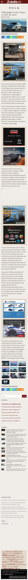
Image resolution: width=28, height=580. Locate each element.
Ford (6, 559)
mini (19, 561)
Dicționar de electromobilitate (11, 421)
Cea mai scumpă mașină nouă (10, 412)
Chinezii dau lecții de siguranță (11, 409)
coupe (17, 555)
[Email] (17, 37)
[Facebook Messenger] (14, 37)
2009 (3, 552)
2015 (7, 553)
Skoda (23, 564)
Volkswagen (8, 568)
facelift (21, 557)
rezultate (11, 564)
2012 (15, 551)
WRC (19, 568)
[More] (22, 37)
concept (11, 555)
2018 (13, 553)
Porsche (12, 562)
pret (15, 562)
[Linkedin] (8, 37)
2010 (7, 552)
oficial (4, 562)
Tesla (8, 566)
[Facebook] (3, 37)
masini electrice (6, 561)
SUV (4, 566)
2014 (4, 553)
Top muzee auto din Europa (10, 415)
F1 (18, 557)
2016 (10, 553)
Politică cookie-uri (8, 574)
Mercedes (14, 561)
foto (17, 559)
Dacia (3, 557)
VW (15, 568)
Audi (17, 553)
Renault (4, 564)
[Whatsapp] (11, 37)
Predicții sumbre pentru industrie (11, 407)
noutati (22, 561)
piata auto (8, 562)
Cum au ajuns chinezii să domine (11, 418)
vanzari (15, 566)
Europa (14, 557)
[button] (5, 363)
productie (19, 562)
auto (20, 553)
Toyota (11, 566)
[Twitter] (5, 37)
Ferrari (3, 559)
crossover (21, 555)
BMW (5, 555)
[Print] (19, 37)
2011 (11, 552)
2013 (20, 552)
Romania (18, 564)
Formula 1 (12, 559)
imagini (21, 559)
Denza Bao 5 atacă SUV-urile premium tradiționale (13, 500)
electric (9, 557)
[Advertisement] (14, 483)
